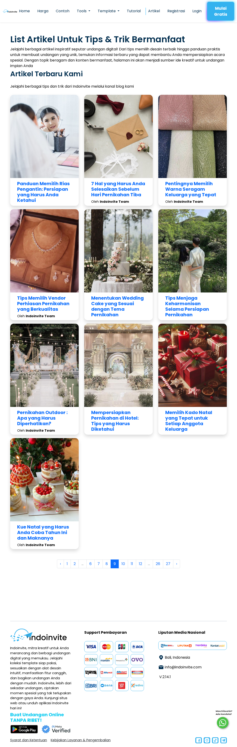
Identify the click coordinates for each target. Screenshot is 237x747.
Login (197, 11)
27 (168, 563)
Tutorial (134, 11)
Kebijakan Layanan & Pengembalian (81, 740)
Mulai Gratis (220, 11)
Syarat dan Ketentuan (28, 740)
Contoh (62, 11)
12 (140, 563)
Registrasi (176, 11)
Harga (42, 11)
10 (123, 563)
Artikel (154, 11)
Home (24, 11)
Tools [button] (82, 11)
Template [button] (107, 11)
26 (158, 563)
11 (132, 563)
